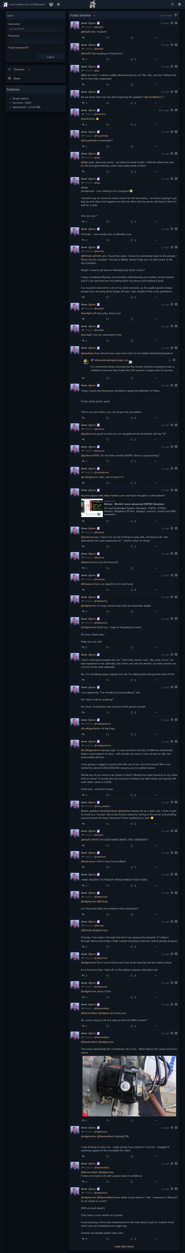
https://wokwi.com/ (114, 495)
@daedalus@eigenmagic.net (111, 360)
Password (13, 35)
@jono (92, 23)
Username (14, 23)
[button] (83, 37)
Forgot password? (18, 47)
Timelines (19, 69)
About (17, 78)
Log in (50, 56)
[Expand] (176, 23)
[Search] (172, 4)
